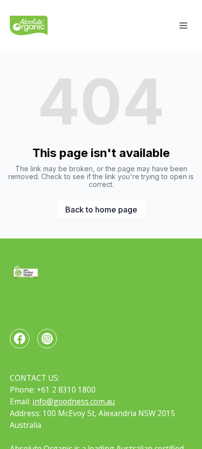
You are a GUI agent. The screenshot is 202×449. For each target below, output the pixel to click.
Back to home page (101, 209)
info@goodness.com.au (73, 401)
